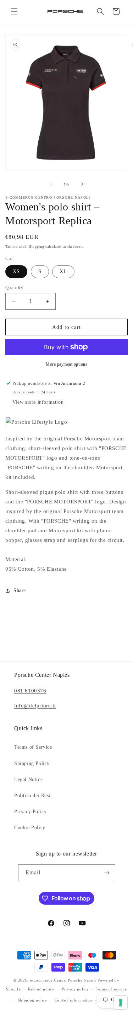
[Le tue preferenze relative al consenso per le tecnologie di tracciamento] (120, 1002)
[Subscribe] (107, 872)
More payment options (66, 364)
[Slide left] (51, 184)
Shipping (36, 246)
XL (63, 271)
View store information (37, 402)
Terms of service (111, 989)
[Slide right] (82, 184)
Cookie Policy (29, 827)
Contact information (73, 1000)
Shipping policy (33, 1000)
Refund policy (41, 989)
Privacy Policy (30, 811)
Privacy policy (75, 989)
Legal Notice (28, 779)
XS (16, 271)
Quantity (14, 287)
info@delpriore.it (35, 705)
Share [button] (19, 590)
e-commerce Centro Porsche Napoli (63, 980)
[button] (14, 11)
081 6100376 (30, 691)
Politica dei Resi (32, 795)
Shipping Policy (32, 763)
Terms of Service (33, 747)
